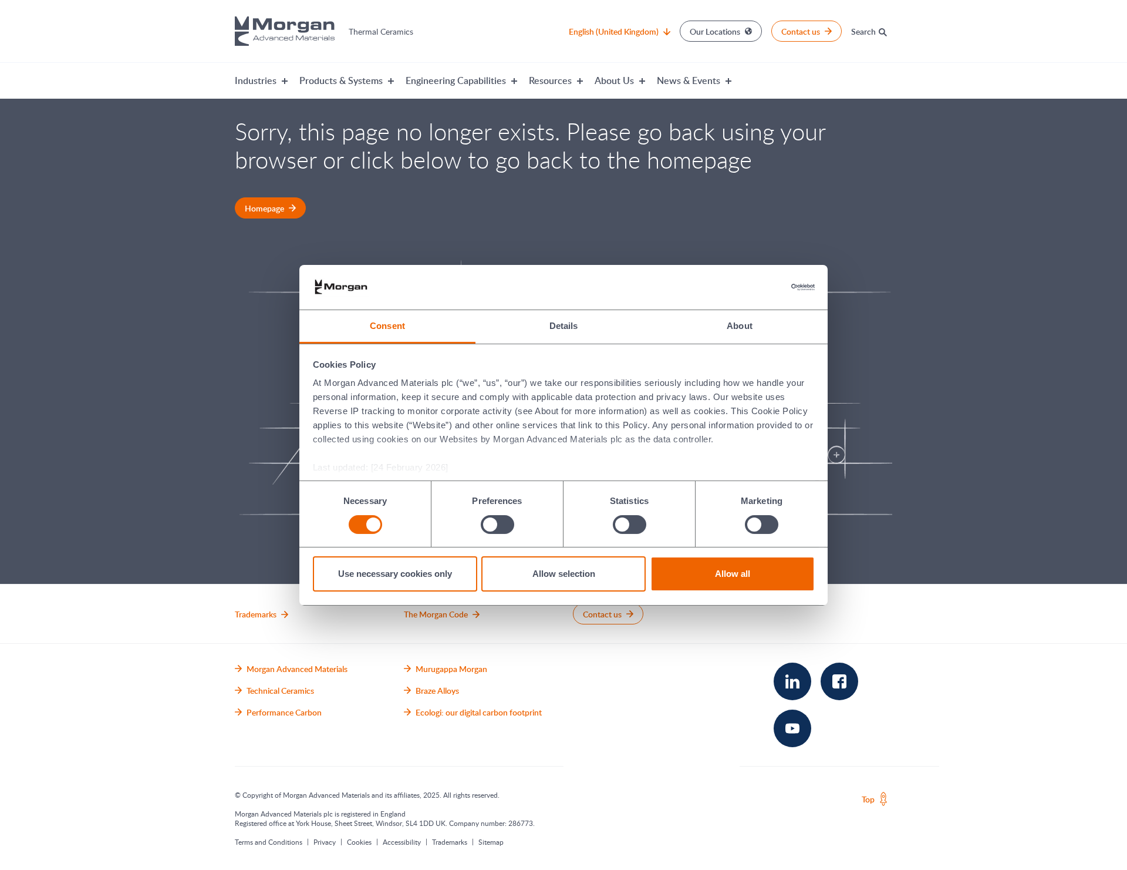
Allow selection (563, 574)
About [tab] (740, 326)
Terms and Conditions (268, 842)
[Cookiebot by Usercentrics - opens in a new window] (763, 287)
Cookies (359, 842)
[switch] (497, 524)
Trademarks (449, 842)
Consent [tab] (387, 326)
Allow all (732, 574)
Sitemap (491, 842)
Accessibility (402, 842)
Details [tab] (563, 326)
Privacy (324, 842)
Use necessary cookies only (395, 574)
